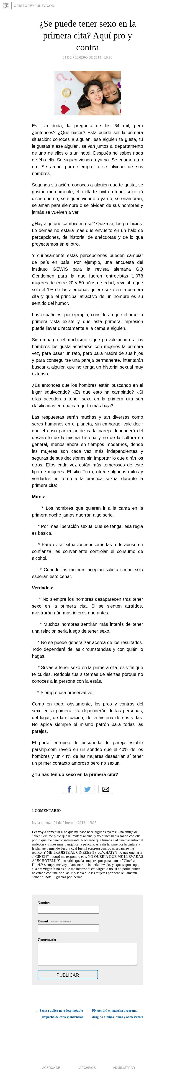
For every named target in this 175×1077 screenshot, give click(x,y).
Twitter (87, 789)
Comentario (47, 940)
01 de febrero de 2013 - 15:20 (87, 57)
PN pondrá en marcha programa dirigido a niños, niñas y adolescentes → (117, 1017)
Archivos (87, 1067)
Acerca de (51, 1067)
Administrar (124, 1067)
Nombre (44, 903)
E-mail (55, 921)
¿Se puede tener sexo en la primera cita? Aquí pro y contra (87, 35)
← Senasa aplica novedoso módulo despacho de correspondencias (59, 1014)
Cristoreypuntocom (34, 6)
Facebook (69, 789)
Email (105, 789)
